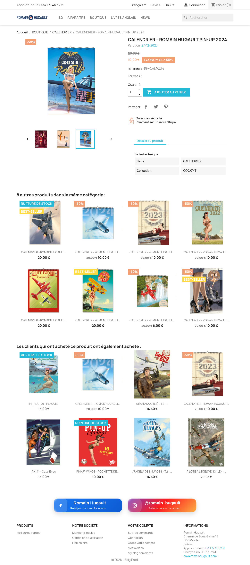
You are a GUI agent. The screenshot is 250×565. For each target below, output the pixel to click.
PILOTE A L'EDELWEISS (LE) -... (206, 471)
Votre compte (140, 525)
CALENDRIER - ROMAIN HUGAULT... (43, 252)
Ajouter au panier (166, 92)
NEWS (145, 17)
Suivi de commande (141, 533)
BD (61, 17)
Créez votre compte (141, 543)
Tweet (156, 107)
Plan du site (80, 543)
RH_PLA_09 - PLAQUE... (43, 404)
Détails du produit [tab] (150, 141)
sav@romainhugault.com (200, 556)
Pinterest (166, 107)
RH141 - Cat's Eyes (44, 471)
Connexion (135, 538)
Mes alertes (136, 548)
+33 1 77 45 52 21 (52, 5)
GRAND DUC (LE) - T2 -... (152, 404)
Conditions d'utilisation (87, 538)
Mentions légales (83, 533)
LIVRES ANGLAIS (123, 17)
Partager (146, 107)
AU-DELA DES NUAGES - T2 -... (152, 471)
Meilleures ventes (28, 533)
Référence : (136, 69)
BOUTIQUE (98, 17)
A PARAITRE (76, 17)
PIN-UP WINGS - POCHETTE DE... (97, 471)
